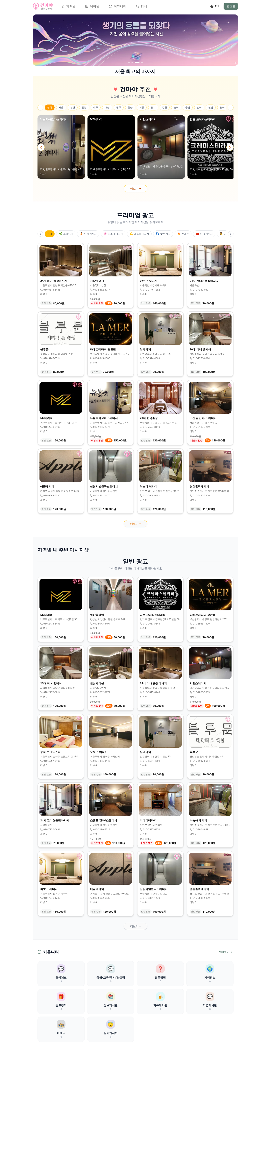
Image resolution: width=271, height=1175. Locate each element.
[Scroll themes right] (231, 234)
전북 (199, 107)
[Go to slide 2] (132, 62)
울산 (130, 107)
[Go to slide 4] (140, 62)
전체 (49, 107)
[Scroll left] (40, 107)
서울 (61, 107)
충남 (187, 107)
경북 (222, 107)
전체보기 (224, 952)
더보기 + (135, 188)
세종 (141, 107)
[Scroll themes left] (40, 234)
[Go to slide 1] (129, 62)
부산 (72, 107)
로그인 (231, 6)
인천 (84, 107)
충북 (176, 107)
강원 (164, 107)
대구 (95, 107)
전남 (210, 107)
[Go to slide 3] (135, 62)
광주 (118, 107)
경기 (153, 107)
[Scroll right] (231, 107)
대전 (107, 107)
